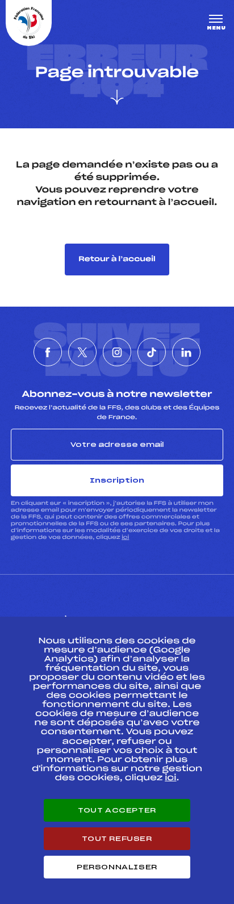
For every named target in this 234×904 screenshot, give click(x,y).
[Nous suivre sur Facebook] (48, 352)
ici (125, 537)
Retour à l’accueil (116, 259)
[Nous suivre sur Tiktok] (151, 352)
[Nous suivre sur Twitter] (82, 352)
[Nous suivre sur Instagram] (117, 352)
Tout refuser (117, 838)
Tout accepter (117, 810)
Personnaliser (117, 867)
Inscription (117, 480)
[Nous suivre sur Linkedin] (186, 352)
